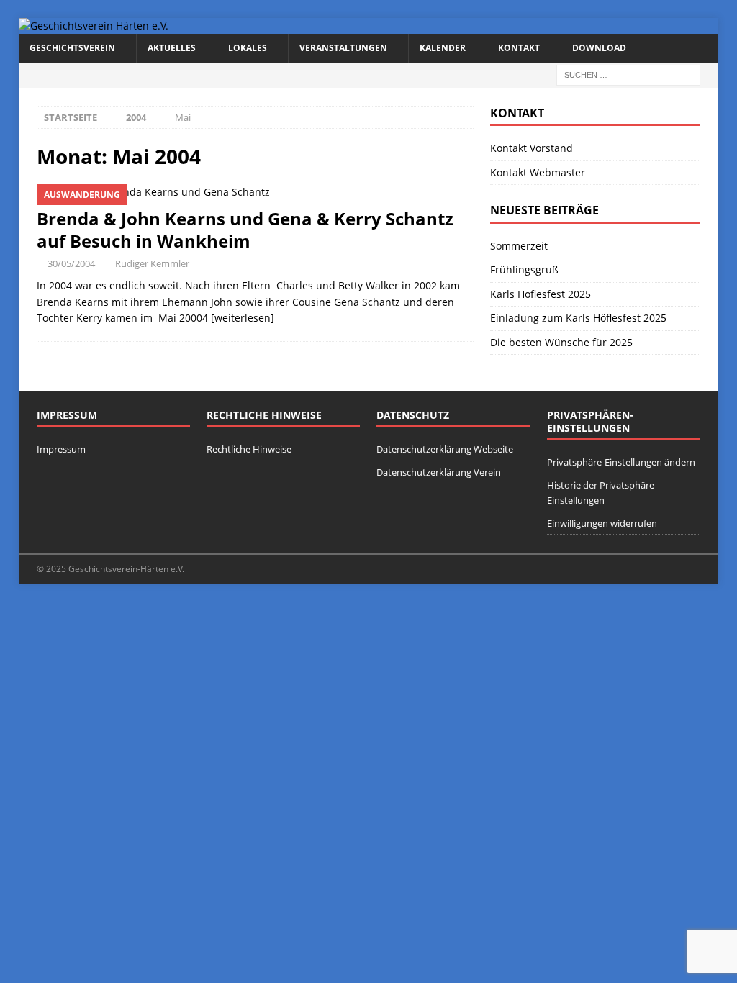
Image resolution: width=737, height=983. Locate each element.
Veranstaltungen (343, 48)
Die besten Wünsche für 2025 (561, 342)
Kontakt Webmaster (537, 172)
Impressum (61, 449)
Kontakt (519, 48)
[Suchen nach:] (628, 74)
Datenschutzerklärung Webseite (444, 449)
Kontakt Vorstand (531, 148)
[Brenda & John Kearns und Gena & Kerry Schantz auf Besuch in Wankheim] (255, 192)
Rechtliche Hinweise (249, 449)
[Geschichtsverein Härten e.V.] (93, 25)
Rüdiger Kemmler (152, 263)
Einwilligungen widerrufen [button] (602, 523)
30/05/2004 (71, 263)
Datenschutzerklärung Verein (438, 472)
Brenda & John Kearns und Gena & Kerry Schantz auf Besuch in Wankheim (245, 230)
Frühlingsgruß (524, 269)
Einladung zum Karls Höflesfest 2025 (578, 318)
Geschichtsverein (72, 48)
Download (599, 48)
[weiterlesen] (242, 318)
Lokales (247, 48)
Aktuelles (172, 48)
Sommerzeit (519, 246)
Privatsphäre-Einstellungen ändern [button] (621, 462)
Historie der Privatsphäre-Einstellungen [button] (602, 493)
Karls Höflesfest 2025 (540, 294)
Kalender (443, 48)
